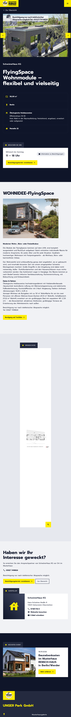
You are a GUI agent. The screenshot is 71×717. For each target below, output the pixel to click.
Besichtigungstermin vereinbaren (20, 163)
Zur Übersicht (11, 10)
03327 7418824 (10, 570)
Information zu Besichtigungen (50, 154)
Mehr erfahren (45, 672)
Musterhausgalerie (39, 714)
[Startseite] (9, 3)
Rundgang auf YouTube (13, 317)
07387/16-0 (34, 609)
